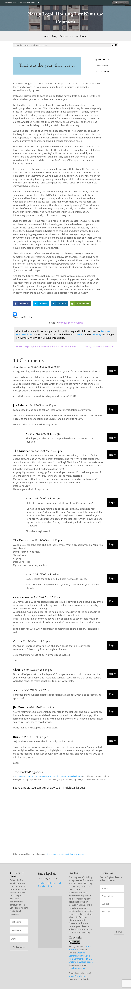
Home (46, 36)
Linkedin (79, 334)
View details (30, 2)
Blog (54, 36)
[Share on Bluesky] (14, 314)
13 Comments (102, 71)
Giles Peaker (104, 59)
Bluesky (97, 334)
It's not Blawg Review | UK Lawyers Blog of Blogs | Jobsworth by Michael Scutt (48, 776)
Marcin (16, 690)
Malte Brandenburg (78, 976)
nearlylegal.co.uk (77, 968)
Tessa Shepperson (21, 367)
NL (27, 434)
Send (119, 931)
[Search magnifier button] (116, 45)
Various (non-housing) (71, 322)
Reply (112, 370)
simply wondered (21, 597)
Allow (120, 2)
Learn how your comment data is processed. (66, 854)
